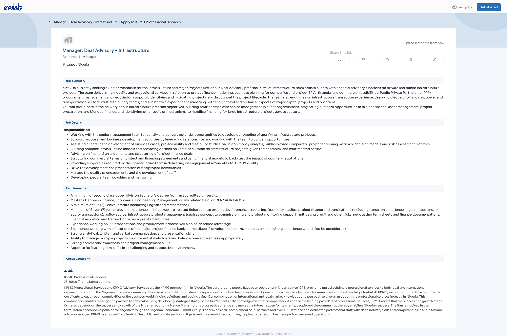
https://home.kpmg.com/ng (89, 282)
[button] (339, 60)
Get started (488, 7)
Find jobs (462, 8)
